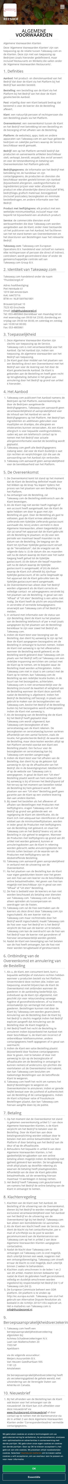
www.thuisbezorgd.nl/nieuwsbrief (27, 1412)
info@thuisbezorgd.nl (24, 310)
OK (34, 1468)
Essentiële (34, 1477)
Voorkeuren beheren (31, 1453)
